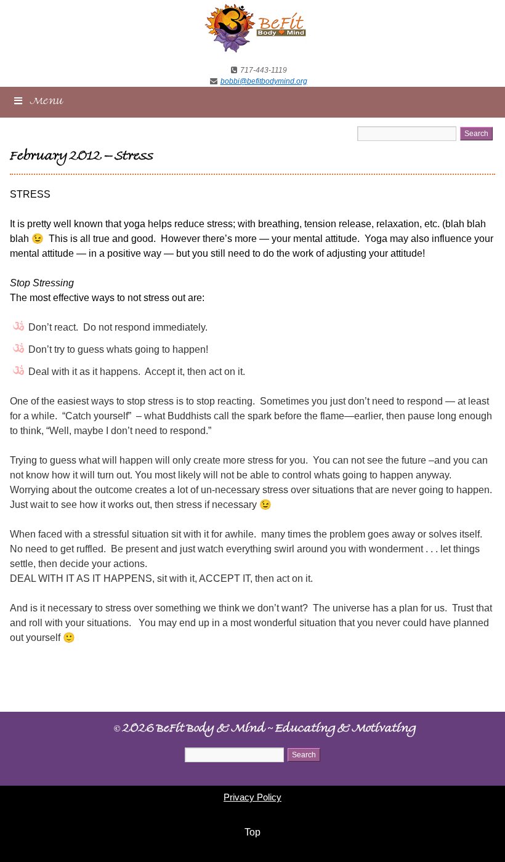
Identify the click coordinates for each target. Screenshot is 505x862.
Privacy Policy (252, 797)
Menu (46, 102)
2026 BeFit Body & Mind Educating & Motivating (265, 730)
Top (252, 832)
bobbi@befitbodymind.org (263, 81)
